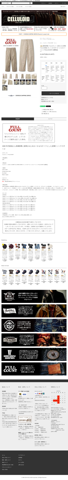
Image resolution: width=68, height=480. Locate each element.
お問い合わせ (63, 6)
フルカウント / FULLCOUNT (47, 39)
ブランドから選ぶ (19, 6)
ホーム (3, 6)
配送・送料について (6, 459)
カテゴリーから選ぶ (10, 6)
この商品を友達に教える (47, 109)
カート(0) (64, 3)
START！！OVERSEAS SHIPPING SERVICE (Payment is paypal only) (34, 34)
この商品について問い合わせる (49, 111)
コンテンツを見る (28, 6)
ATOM (6, 469)
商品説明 (18, 118)
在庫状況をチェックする (47, 97)
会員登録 (50, 3)
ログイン (56, 3)
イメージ (50, 118)
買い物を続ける (45, 113)
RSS (3, 469)
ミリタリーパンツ (48, 38)
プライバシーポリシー (6, 467)
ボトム (44, 38)
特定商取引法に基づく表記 (47, 101)
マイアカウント (21, 455)
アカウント (43, 3)
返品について (44, 99)
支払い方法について (6, 457)
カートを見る (21, 462)
